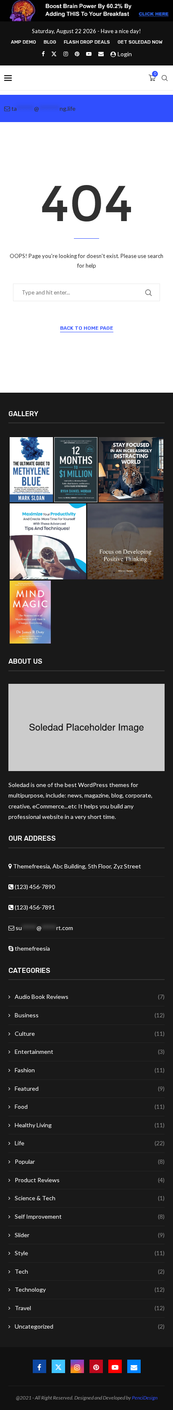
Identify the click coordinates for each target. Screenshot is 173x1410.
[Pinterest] (77, 53)
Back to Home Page (86, 328)
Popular (90, 1161)
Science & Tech (90, 1197)
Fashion (90, 1070)
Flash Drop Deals (87, 42)
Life (90, 1143)
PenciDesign (144, 1397)
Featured (90, 1088)
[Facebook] (43, 53)
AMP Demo (23, 42)
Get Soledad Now (140, 42)
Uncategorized (90, 1326)
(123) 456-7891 (34, 907)
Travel (90, 1307)
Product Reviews (90, 1179)
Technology (90, 1289)
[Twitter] (54, 53)
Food (90, 1106)
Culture (90, 1033)
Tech (90, 1271)
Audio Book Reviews (90, 996)
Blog (50, 42)
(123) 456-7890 (34, 886)
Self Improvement (90, 1216)
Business (90, 1015)
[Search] (164, 78)
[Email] (101, 53)
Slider (90, 1234)
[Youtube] (89, 53)
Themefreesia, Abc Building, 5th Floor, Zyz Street (76, 866)
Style (90, 1252)
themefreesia (31, 948)
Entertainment (90, 1051)
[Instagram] (65, 53)
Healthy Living (90, 1125)
